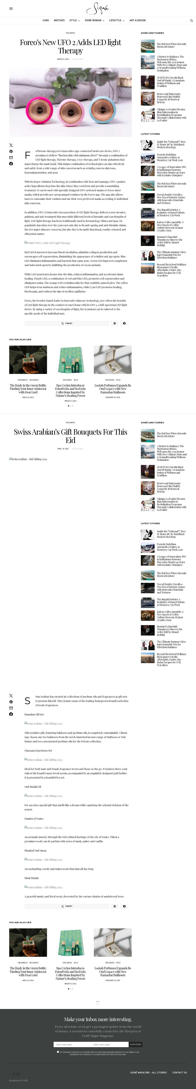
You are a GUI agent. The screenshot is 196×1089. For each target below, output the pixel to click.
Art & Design (138, 20)
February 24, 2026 (113, 397)
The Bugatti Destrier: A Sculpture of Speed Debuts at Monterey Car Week (170, 212)
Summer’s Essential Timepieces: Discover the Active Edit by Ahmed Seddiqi (169, 241)
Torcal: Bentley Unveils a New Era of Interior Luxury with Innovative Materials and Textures (171, 198)
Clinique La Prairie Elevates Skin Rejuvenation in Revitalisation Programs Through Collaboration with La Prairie (171, 115)
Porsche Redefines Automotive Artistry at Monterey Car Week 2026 (170, 157)
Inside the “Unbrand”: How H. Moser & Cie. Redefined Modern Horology (171, 144)
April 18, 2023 (63, 449)
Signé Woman (93, 20)
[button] (69, 406)
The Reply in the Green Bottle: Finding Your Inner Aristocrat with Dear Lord (28, 388)
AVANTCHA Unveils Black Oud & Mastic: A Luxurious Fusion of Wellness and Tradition (170, 82)
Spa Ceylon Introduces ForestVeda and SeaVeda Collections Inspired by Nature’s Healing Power (70, 390)
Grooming (70, 33)
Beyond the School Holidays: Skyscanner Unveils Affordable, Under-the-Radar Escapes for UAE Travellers (171, 270)
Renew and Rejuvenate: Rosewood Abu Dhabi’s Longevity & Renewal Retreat (169, 98)
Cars (46, 20)
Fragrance (22, 380)
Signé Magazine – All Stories (148, 1072)
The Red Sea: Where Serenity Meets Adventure (172, 45)
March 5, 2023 (63, 59)
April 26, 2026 (28, 397)
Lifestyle (115, 20)
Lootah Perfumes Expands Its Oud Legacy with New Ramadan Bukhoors (113, 388)
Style (73, 20)
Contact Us (179, 1072)
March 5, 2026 (70, 401)
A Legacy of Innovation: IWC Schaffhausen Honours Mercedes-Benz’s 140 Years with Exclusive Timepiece (171, 171)
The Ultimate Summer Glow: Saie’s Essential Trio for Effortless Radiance (171, 254)
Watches (59, 20)
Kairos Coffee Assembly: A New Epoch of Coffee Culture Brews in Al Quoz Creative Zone (170, 226)
